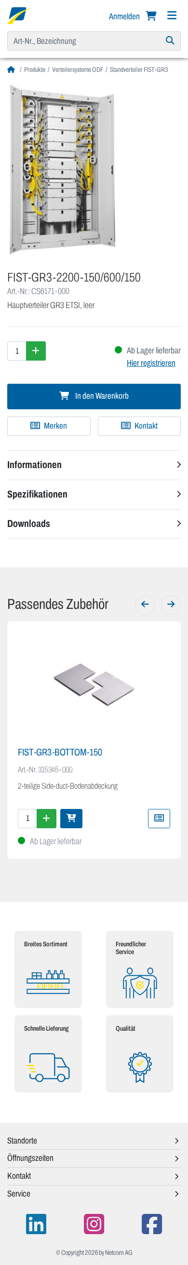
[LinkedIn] (36, 1224)
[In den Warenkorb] (71, 818)
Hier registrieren (151, 363)
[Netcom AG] (18, 15)
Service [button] (18, 1193)
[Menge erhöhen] (36, 351)
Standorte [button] (22, 1140)
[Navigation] (171, 15)
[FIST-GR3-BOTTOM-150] (94, 685)
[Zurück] (145, 605)
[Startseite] (12, 69)
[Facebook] (152, 1224)
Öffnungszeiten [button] (30, 1158)
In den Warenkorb (101, 396)
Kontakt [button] (19, 1176)
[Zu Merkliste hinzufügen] (159, 818)
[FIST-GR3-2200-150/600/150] (94, 169)
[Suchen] (170, 41)
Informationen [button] (34, 464)
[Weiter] (171, 605)
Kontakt (145, 426)
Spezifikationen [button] (37, 494)
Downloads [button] (28, 523)
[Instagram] (94, 1224)
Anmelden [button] (125, 16)
